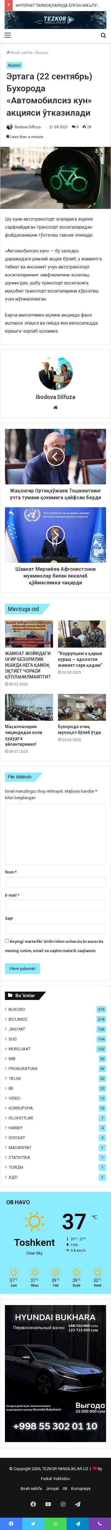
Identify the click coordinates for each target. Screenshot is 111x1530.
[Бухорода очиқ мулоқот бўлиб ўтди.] (82, 707)
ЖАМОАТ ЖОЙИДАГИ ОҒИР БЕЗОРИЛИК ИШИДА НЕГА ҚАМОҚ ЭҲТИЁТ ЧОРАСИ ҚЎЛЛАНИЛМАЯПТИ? (28, 665)
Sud (13, 1038)
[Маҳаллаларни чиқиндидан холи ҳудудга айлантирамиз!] (29, 707)
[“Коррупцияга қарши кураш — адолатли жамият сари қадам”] (82, 634)
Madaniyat (20, 1147)
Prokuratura (23, 1068)
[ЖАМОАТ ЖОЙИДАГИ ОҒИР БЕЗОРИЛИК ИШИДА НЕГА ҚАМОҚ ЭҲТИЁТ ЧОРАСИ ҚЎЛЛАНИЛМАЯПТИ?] (29, 634)
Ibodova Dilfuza (27, 127)
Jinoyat (17, 1028)
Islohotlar (21, 1117)
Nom (11, 872)
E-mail (12, 895)
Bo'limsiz (18, 1019)
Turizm (16, 1167)
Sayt (9, 918)
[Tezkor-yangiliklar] (55, 20)
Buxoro (42, 52)
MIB (12, 1058)
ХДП (13, 1177)
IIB (11, 1088)
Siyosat (17, 1137)
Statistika (19, 1157)
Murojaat (20, 1048)
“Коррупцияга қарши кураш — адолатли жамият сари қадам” (80, 659)
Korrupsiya (21, 1107)
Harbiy (16, 1127)
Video (14, 1098)
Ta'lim (15, 1078)
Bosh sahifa (21, 52)
